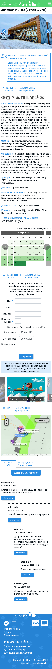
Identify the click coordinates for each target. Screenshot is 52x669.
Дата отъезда (10, 339)
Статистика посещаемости (17, 646)
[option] (26, 31)
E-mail (9, 307)
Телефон (8, 314)
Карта (8, 408)
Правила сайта (11, 635)
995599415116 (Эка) (12, 221)
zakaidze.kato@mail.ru (16, 213)
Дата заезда (11, 332)
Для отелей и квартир (15, 649)
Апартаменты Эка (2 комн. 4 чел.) (23, 10)
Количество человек (7, 320)
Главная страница (12, 629)
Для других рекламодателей (18, 652)
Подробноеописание (10, 89)
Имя (10, 301)
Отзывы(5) (9, 464)
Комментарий (8, 345)
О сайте (7, 632)
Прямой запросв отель (13, 276)
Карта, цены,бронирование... (27, 89)
